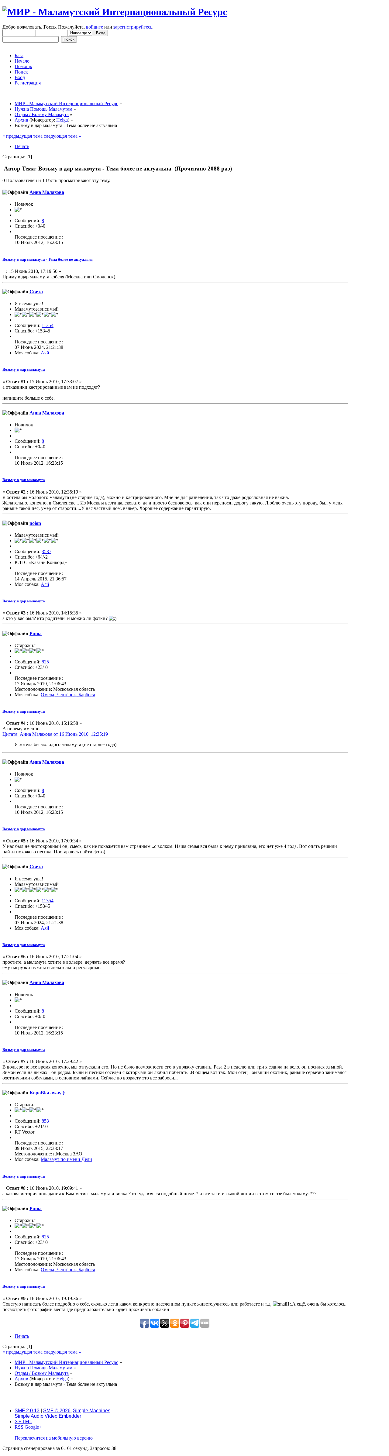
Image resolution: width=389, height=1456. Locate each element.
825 (45, 661)
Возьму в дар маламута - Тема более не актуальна (47, 259)
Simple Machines (91, 1410)
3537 (46, 551)
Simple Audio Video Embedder (48, 1416)
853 (45, 1121)
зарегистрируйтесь (132, 26)
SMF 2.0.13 (27, 1410)
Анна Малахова (46, 192)
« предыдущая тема (22, 136)
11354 (47, 325)
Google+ (33, 1427)
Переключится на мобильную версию (54, 1438)
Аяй (45, 352)
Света (36, 291)
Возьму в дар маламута (23, 369)
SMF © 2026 (57, 1410)
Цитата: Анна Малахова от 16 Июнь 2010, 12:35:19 (55, 734)
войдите (94, 26)
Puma (35, 633)
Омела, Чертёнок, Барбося (68, 694)
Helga (62, 119)
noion (35, 523)
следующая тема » (62, 136)
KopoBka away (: (47, 1092)
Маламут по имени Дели (66, 1159)
